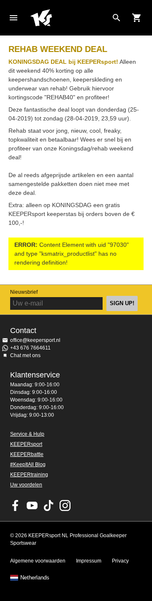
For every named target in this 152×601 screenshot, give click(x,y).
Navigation (13, 18)
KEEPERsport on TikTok (48, 505)
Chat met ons (25, 355)
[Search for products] (116, 17)
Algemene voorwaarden (37, 561)
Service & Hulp (27, 434)
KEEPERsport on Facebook (15, 505)
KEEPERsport (26, 444)
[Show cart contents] (136, 17)
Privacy (120, 561)
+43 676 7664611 (30, 348)
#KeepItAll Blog (28, 464)
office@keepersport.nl (35, 340)
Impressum (88, 561)
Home (69, 17)
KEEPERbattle (26, 454)
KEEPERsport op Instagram (65, 505)
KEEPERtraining (29, 475)
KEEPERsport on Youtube (32, 505)
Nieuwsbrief (24, 292)
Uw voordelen (26, 485)
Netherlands (34, 578)
